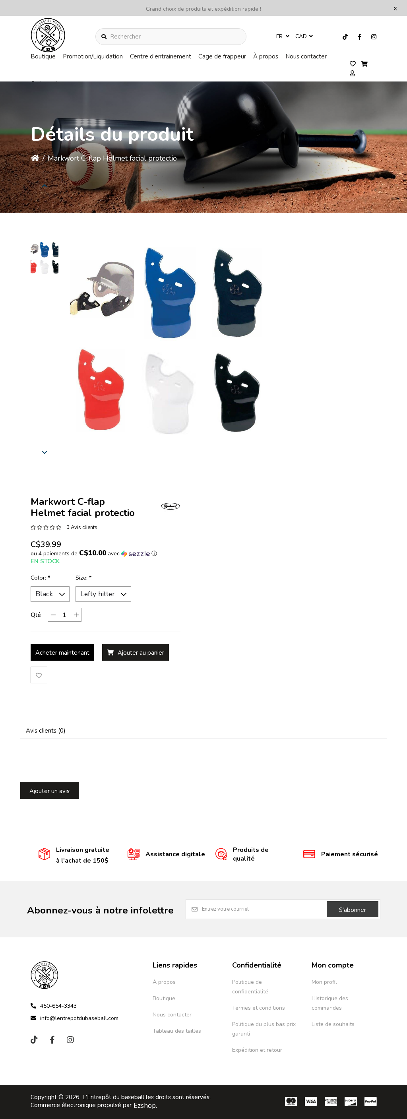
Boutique (43, 56)
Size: (84, 578)
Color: (40, 578)
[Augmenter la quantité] (76, 614)
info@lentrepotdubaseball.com (79, 1018)
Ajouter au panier (141, 653)
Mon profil (324, 982)
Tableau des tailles (177, 1031)
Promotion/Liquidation (93, 56)
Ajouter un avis (49, 791)
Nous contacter (306, 56)
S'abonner (352, 910)
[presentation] (44, 186)
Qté (36, 615)
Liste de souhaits (333, 1024)
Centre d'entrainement (160, 56)
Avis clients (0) (46, 731)
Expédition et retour (257, 1050)
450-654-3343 (58, 1006)
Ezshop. (145, 1105)
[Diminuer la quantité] (53, 614)
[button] (44, 258)
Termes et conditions (258, 1008)
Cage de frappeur (222, 56)
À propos (265, 56)
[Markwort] (170, 506)
